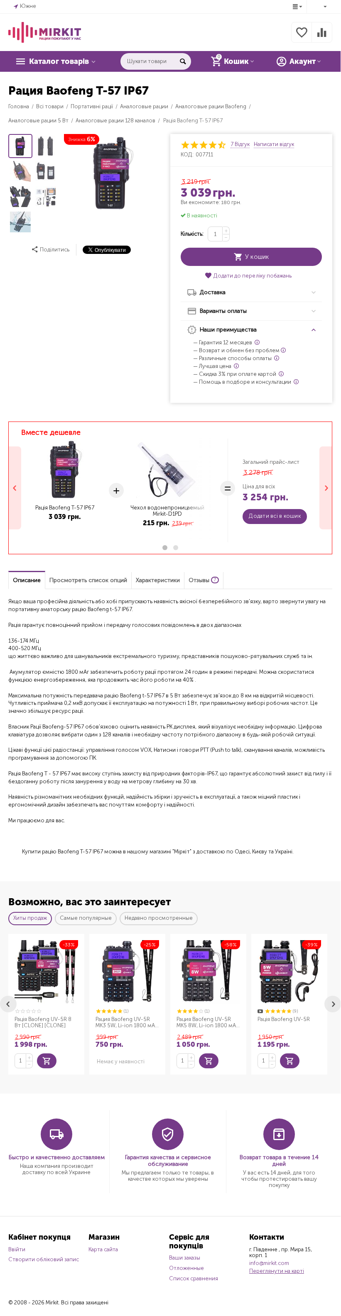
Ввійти (16, 1249)
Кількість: (192, 234)
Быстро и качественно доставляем (57, 1157)
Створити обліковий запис (43, 1259)
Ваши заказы (184, 1258)
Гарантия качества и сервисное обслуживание (168, 1160)
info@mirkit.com (269, 1263)
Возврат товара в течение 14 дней (279, 1160)
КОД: (187, 154)
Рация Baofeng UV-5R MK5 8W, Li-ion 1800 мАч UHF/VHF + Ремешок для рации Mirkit (208, 1022)
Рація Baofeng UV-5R (284, 1019)
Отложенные (186, 1268)
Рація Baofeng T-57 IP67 (64, 507)
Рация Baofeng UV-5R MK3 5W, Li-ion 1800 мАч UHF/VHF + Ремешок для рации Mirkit (127, 1022)
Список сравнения (193, 1278)
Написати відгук (274, 144)
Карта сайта (103, 1249)
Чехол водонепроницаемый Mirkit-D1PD (167, 510)
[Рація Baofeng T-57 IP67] (112, 173)
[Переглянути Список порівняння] (322, 37)
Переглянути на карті (276, 1271)
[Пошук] (182, 61)
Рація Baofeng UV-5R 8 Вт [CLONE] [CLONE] (43, 1022)
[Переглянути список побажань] (301, 37)
